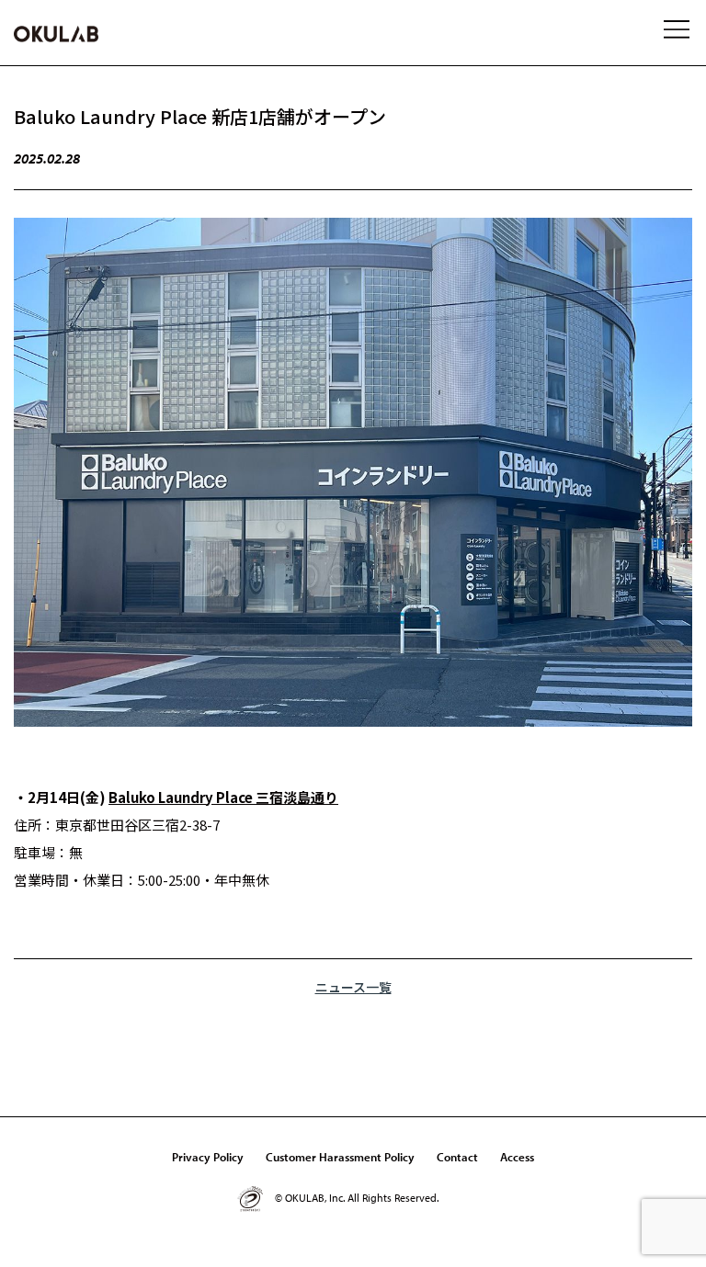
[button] (678, 31)
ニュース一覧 (353, 987)
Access (517, 1156)
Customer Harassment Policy (340, 1156)
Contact (457, 1156)
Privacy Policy (208, 1156)
